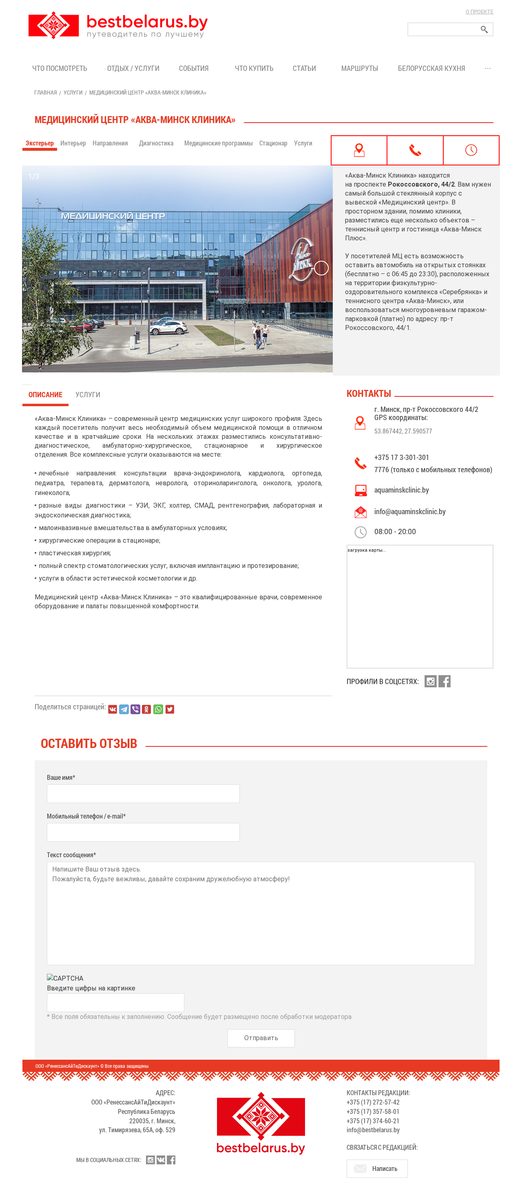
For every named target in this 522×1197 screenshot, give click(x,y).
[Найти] (484, 29)
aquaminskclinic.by (401, 490)
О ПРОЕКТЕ (479, 12)
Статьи (306, 68)
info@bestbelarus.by (373, 1129)
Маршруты (359, 68)
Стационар (273, 143)
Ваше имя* (61, 777)
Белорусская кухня (431, 68)
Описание (45, 394)
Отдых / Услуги (133, 68)
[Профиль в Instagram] (431, 681)
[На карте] (359, 150)
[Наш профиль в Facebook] (170, 1159)
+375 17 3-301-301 (401, 457)
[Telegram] (124, 709)
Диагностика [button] (157, 143)
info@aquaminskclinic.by (410, 511)
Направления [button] (111, 143)
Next (321, 268)
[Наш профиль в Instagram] (150, 1159)
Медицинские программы (218, 143)
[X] (170, 709)
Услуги (73, 92)
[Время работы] (471, 150)
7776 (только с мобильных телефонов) (433, 469)
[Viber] (135, 709)
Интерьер (73, 143)
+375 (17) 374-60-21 (373, 1120)
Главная (45, 92)
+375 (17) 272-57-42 (373, 1102)
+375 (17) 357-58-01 (373, 1111)
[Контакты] (415, 150)
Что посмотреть (59, 68)
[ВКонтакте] (112, 709)
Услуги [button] (304, 143)
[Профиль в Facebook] (444, 681)
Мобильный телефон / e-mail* (86, 816)
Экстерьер (40, 143)
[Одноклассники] (147, 709)
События (195, 68)
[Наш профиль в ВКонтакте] (160, 1159)
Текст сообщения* (71, 854)
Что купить (254, 68)
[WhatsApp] (158, 709)
